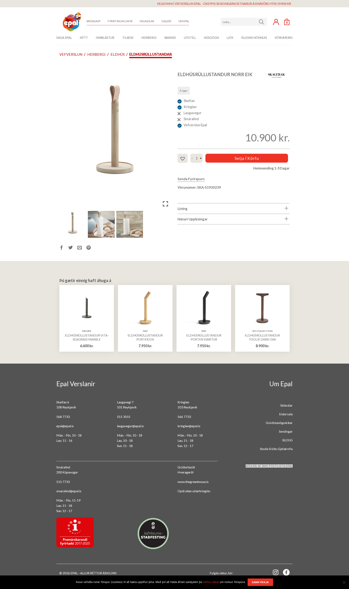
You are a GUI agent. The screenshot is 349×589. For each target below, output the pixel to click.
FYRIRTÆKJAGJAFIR (120, 21)
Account (276, 22)
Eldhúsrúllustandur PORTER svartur (203, 337)
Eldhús (117, 54)
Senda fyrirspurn (191, 179)
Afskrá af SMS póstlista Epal (269, 466)
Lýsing (183, 208)
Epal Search (244, 22)
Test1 (263, 21)
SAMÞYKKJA (260, 582)
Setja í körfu (247, 158)
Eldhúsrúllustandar (150, 54)
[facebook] (284, 573)
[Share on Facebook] (63, 248)
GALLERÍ (166, 21)
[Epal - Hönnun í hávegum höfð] (71, 22)
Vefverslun (70, 54)
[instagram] (273, 572)
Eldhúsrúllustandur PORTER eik (145, 337)
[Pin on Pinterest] (91, 248)
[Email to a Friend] (81, 248)
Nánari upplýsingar (193, 219)
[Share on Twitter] (73, 248)
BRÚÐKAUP (94, 21)
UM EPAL (184, 21)
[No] (344, 583)
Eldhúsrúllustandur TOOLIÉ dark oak (262, 337)
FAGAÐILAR (147, 21)
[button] (165, 137)
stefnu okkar (211, 582)
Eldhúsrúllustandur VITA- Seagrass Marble (87, 337)
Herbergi (96, 54)
